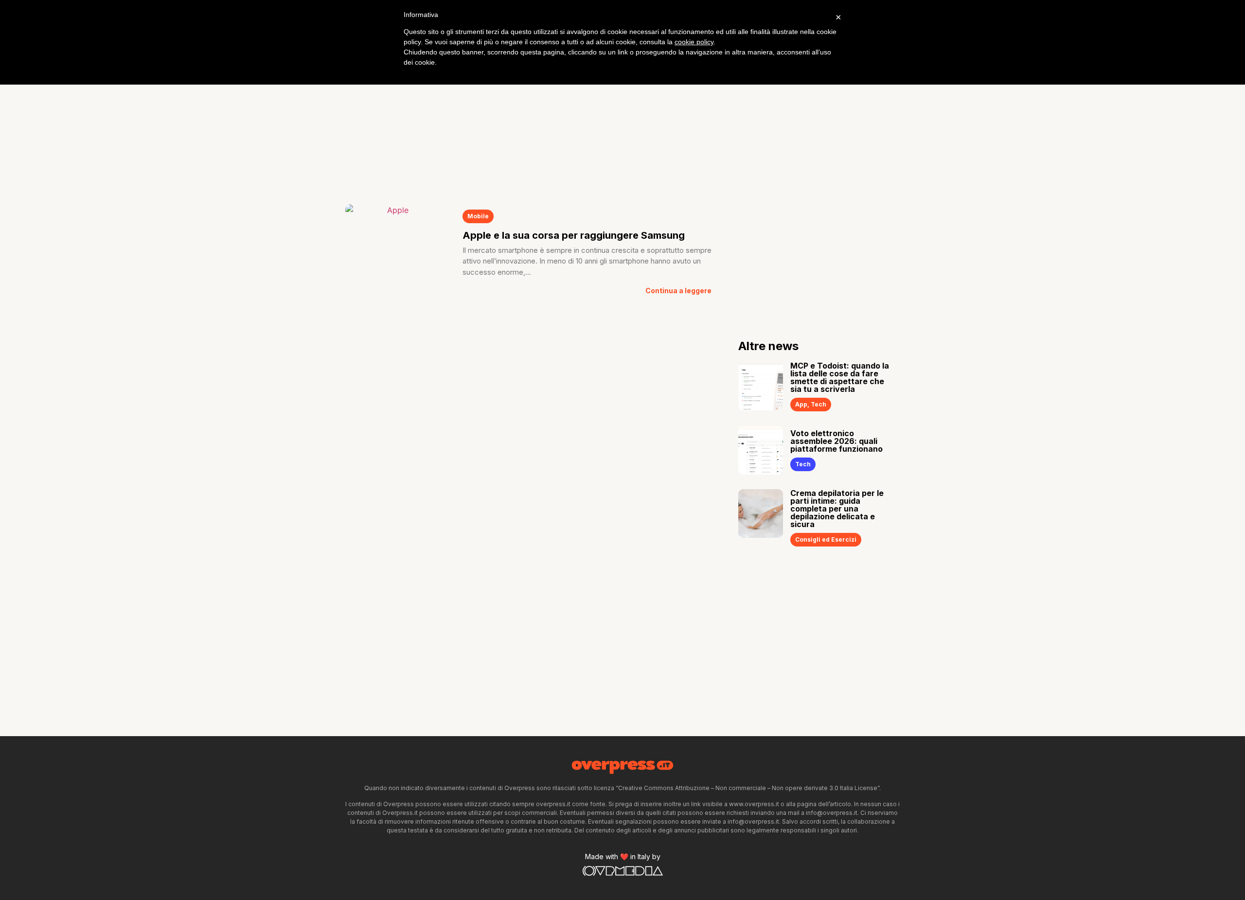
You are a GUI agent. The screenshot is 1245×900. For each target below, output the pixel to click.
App (801, 404)
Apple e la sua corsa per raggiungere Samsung (573, 235)
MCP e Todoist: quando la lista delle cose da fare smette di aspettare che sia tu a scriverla (839, 377)
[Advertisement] (622, 117)
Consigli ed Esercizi (825, 539)
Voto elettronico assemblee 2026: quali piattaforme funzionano (836, 441)
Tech (818, 404)
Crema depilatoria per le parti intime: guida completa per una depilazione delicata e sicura (837, 508)
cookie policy (694, 42)
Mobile (478, 216)
